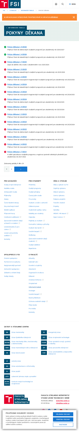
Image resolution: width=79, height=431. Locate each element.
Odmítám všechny (63, 419)
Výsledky (56, 210)
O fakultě (13, 10)
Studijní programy (35, 188)
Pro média (32, 309)
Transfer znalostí (59, 203)
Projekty (56, 206)
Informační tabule (27, 10)
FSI (4, 10)
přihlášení (54, 17)
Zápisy (6, 199)
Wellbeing (32, 235)
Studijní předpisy (34, 192)
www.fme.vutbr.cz (62, 401)
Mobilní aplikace (9, 210)
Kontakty (7, 239)
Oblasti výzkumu (59, 192)
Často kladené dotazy (11, 203)
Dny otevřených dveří (11, 206)
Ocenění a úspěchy (35, 265)
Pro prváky (32, 199)
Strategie (32, 291)
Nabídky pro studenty (36, 213)
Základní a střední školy (12, 273)
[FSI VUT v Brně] (10, 4)
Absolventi (32, 269)
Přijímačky (7, 195)
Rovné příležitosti (34, 298)
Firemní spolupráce (10, 258)
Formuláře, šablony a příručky (39, 224)
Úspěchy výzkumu (59, 188)
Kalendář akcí (33, 262)
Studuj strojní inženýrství (12, 185)
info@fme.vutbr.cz (62, 403)
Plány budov (33, 305)
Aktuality (32, 258)
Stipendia (32, 217)
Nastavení (63, 424)
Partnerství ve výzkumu (12, 262)
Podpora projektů (59, 199)
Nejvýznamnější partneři (12, 265)
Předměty (32, 185)
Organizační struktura (36, 273)
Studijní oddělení (34, 245)
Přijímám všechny (63, 414)
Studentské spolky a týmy (37, 210)
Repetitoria (32, 248)
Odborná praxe (34, 206)
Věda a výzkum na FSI (60, 185)
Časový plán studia (35, 195)
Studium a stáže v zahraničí (38, 203)
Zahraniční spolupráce (11, 269)
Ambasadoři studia (10, 192)
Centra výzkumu (58, 195)
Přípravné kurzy (9, 213)
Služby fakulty (8, 276)
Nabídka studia (9, 188)
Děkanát (31, 276)
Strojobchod (33, 283)
